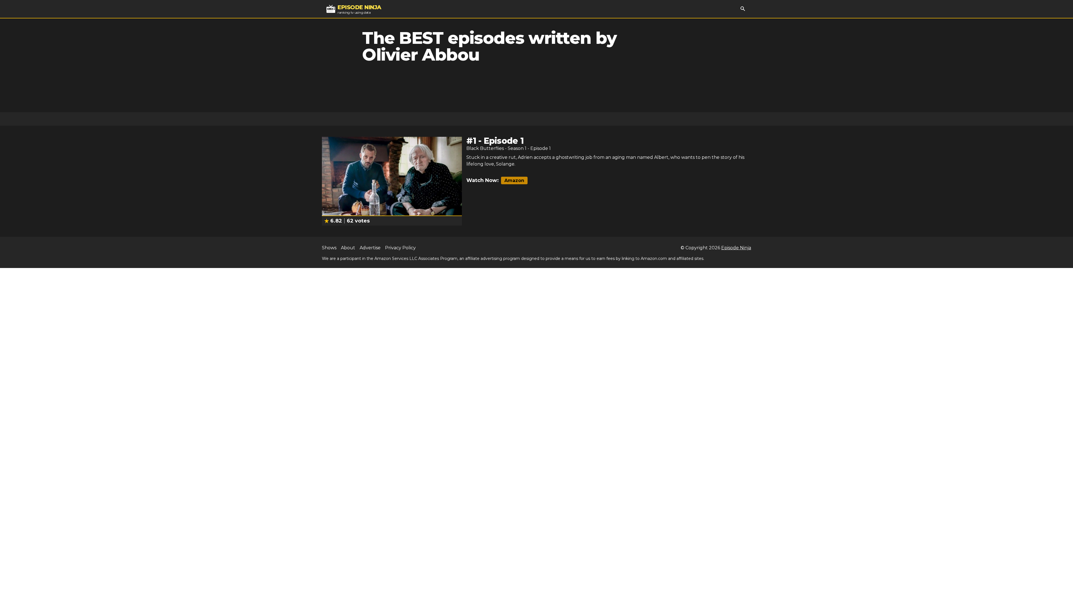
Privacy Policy (400, 247)
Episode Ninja (736, 247)
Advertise (370, 247)
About (348, 247)
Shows (329, 247)
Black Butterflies (485, 148)
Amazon (514, 180)
